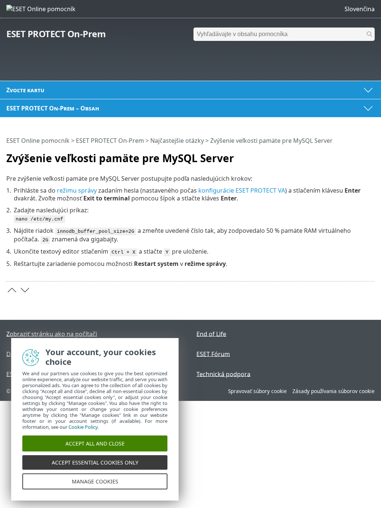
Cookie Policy (82, 427)
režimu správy (77, 190)
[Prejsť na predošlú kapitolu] (11, 290)
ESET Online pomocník (38, 140)
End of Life (211, 333)
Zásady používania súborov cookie (333, 391)
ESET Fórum (213, 354)
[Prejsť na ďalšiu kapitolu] (25, 290)
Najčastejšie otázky (177, 140)
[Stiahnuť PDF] (359, 155)
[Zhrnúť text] (370, 155)
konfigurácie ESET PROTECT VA (241, 190)
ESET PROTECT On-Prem (56, 34)
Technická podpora (223, 374)
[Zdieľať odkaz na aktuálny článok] (348, 155)
